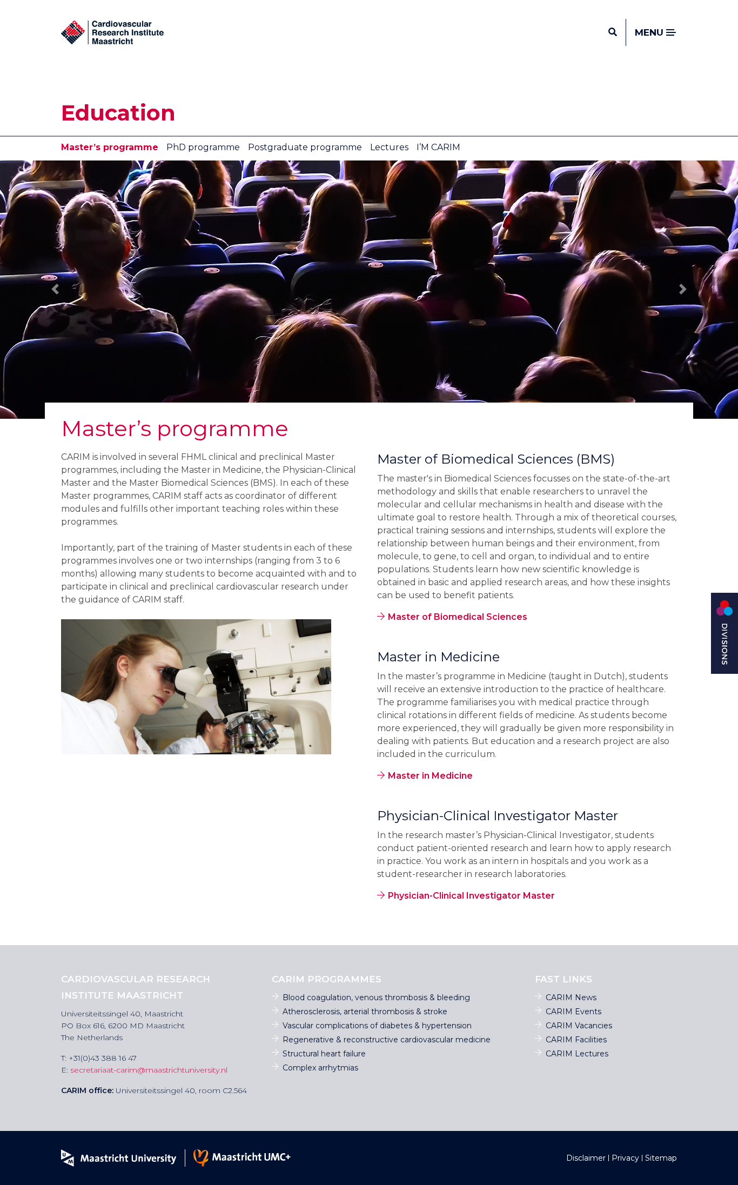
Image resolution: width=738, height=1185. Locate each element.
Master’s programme (109, 147)
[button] (55, 289)
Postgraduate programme (305, 147)
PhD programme (203, 147)
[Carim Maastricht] (112, 32)
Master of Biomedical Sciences (457, 617)
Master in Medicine (430, 776)
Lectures (389, 147)
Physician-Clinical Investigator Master (471, 896)
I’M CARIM (438, 147)
